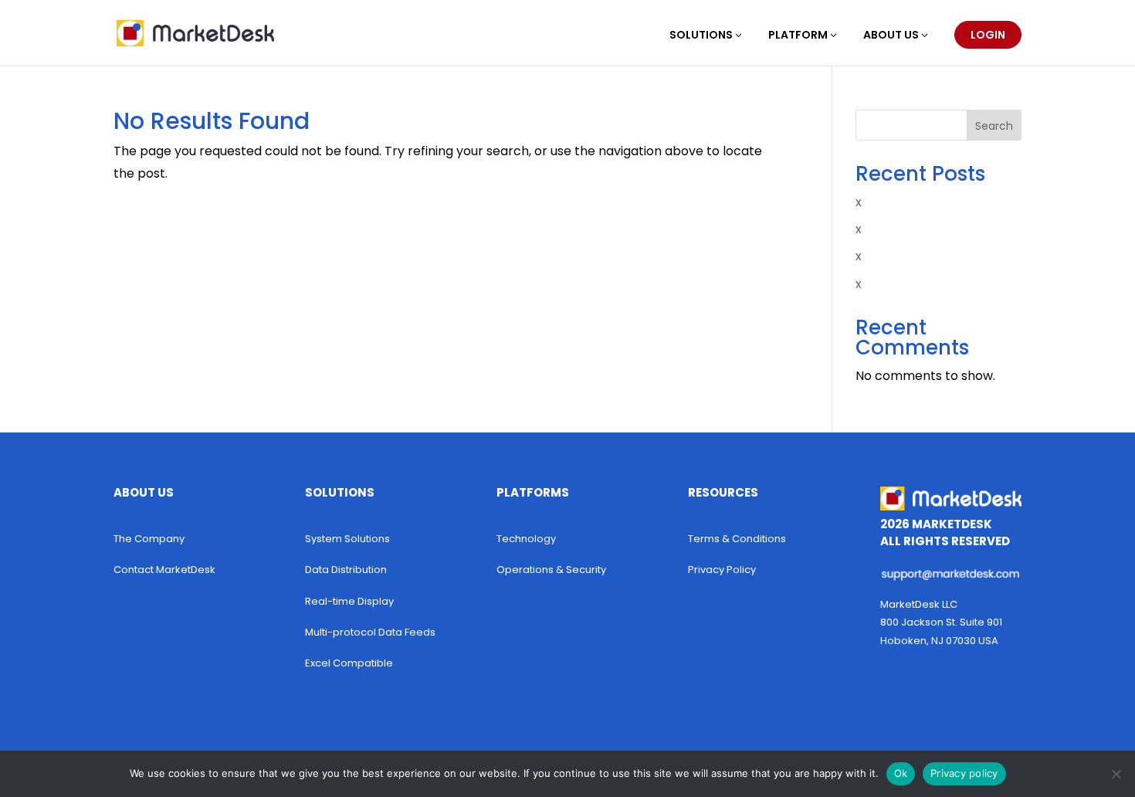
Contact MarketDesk (164, 569)
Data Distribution (346, 569)
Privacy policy (964, 773)
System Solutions (347, 538)
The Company (149, 538)
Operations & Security (551, 569)
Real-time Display (349, 601)
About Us (891, 35)
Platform (798, 35)
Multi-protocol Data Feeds (370, 632)
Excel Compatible (349, 663)
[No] (1115, 774)
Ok (901, 773)
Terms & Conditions (737, 538)
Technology (526, 538)
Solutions (701, 35)
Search (994, 126)
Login (988, 34)
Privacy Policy (722, 569)
